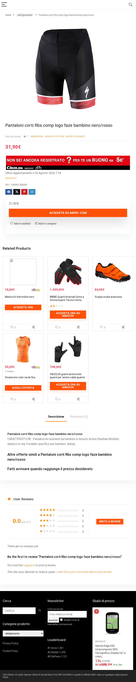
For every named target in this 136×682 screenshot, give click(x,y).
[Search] (130, 4)
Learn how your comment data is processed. (84, 572)
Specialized (10, 178)
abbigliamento (25, 15)
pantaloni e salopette (75, 136)
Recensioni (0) (79, 416)
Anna (54, 648)
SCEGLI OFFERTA (23, 387)
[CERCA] (40, 610)
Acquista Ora (23, 307)
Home (8, 15)
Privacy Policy (10, 643)
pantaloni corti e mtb (54, 136)
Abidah (55, 652)
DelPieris (56, 656)
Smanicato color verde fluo (20, 377)
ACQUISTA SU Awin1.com (68, 213)
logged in (29, 565)
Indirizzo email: (55, 609)
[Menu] (4, 4)
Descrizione (56, 416)
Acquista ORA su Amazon (68, 314)
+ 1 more (9, 371)
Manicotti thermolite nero (19, 296)
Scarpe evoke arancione (108, 296)
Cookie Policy (10, 651)
